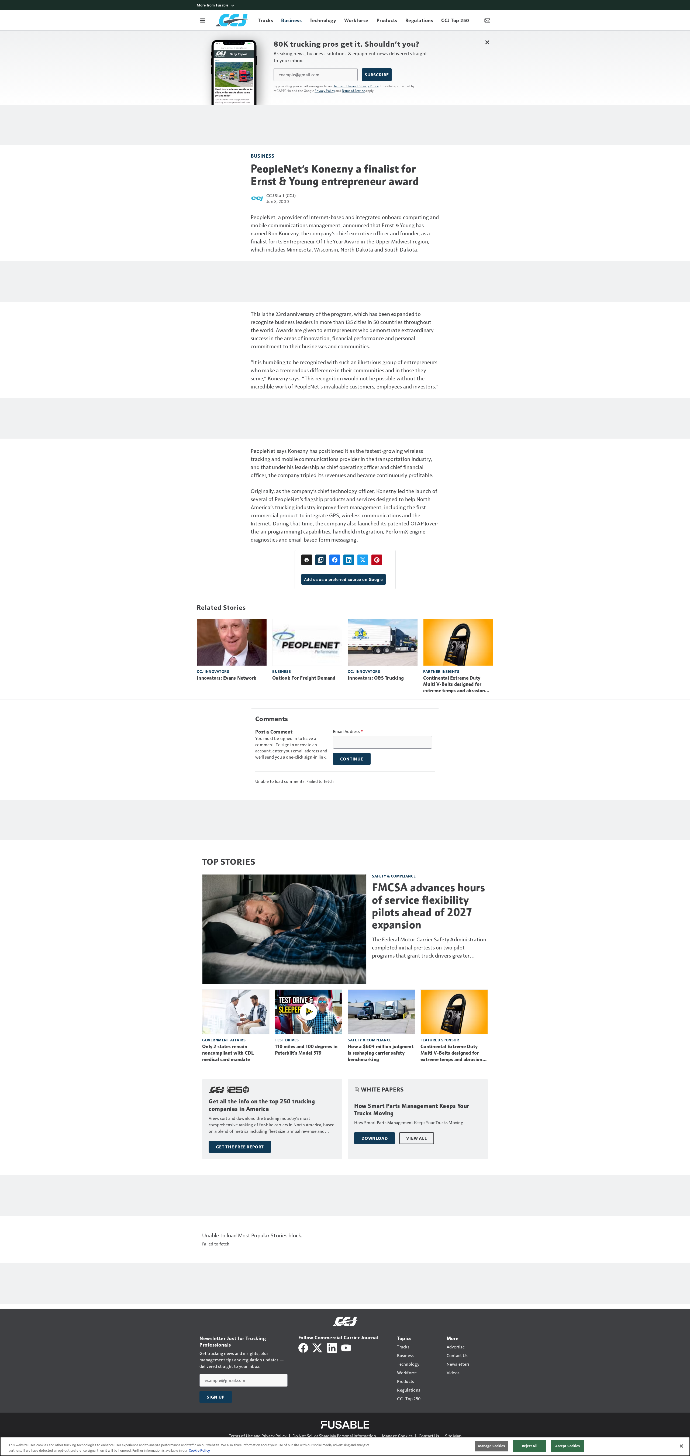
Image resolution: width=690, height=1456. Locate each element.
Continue (351, 759)
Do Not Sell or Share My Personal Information (334, 1435)
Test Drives (287, 1040)
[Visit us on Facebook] (303, 1347)
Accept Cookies (567, 1446)
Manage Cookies (397, 1435)
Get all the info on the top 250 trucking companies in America (262, 1105)
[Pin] (376, 560)
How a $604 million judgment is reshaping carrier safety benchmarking (380, 1053)
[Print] (306, 560)
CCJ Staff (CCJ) (281, 195)
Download (374, 1138)
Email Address (348, 731)
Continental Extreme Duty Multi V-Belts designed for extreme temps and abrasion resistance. (454, 684)
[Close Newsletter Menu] (487, 42)
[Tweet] (362, 560)
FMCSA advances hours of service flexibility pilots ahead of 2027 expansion (428, 906)
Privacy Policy (325, 90)
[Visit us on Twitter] (317, 1347)
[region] (345, 1446)
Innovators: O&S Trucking (376, 678)
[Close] (681, 1446)
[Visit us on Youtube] (346, 1347)
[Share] (334, 560)
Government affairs (224, 1040)
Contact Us (429, 1435)
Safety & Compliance (394, 876)
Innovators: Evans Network (226, 678)
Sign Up (216, 1397)
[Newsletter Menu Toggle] (487, 20)
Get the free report (240, 1146)
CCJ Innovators (213, 671)
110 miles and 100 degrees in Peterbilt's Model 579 (306, 1050)
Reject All (529, 1446)
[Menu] (202, 20)
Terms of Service (353, 90)
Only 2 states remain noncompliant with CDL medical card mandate (228, 1053)
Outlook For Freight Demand (304, 678)
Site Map (453, 1435)
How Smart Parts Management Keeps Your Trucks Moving (411, 1109)
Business (262, 156)
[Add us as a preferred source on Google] (320, 560)
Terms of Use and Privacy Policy (356, 86)
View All (416, 1138)
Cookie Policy (199, 1450)
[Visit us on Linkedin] (332, 1347)
